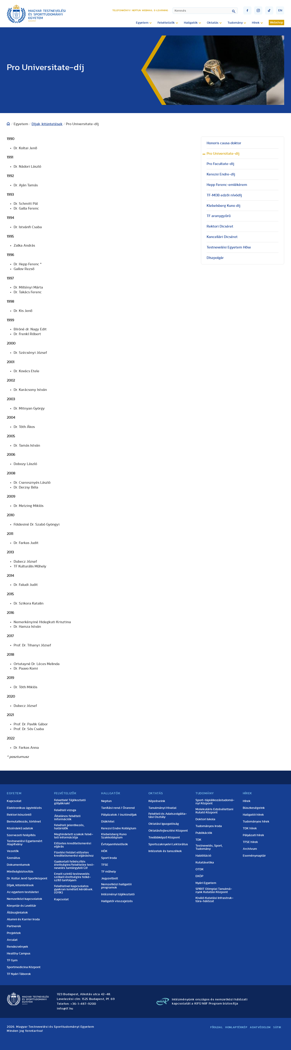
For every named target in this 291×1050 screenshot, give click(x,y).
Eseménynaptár (254, 855)
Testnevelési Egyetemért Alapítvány (24, 843)
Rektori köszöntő (19, 814)
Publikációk (204, 833)
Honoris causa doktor (224, 143)
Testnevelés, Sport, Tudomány (209, 847)
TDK (198, 839)
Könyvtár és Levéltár (21, 905)
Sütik (277, 1027)
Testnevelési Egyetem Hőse (229, 247)
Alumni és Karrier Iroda (23, 919)
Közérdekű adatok (20, 828)
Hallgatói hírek (253, 814)
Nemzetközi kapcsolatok (24, 899)
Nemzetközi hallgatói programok (116, 886)
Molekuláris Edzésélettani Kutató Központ (214, 811)
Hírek (247, 801)
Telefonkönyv (121, 10)
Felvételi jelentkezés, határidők (69, 827)
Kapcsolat (14, 801)
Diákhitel (107, 821)
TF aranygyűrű (219, 216)
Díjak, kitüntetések (47, 124)
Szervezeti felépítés (21, 835)
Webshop (276, 22)
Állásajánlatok (17, 912)
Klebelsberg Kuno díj (223, 205)
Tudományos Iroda (209, 826)
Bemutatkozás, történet (24, 821)
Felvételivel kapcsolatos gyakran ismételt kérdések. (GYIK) (73, 889)
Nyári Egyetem (206, 883)
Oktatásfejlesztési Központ (168, 830)
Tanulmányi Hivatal (162, 808)
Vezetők (13, 851)
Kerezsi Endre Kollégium (118, 828)
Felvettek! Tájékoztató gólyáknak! (70, 802)
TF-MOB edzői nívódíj (224, 195)
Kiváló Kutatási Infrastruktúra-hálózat (214, 899)
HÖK (104, 851)
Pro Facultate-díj (220, 164)
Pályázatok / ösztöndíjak (119, 814)
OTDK (200, 869)
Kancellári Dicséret (222, 237)
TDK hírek (250, 828)
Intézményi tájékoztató (118, 894)
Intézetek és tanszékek (165, 851)
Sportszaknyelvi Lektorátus (168, 844)
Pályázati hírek (253, 835)
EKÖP (199, 876)
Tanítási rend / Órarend (118, 808)
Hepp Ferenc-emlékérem (227, 185)
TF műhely (108, 871)
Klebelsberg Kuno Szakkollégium (114, 836)
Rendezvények (17, 946)
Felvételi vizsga (65, 810)
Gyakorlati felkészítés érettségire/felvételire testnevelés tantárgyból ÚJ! (74, 865)
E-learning (161, 10)
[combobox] (205, 10)
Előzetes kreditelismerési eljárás (72, 845)
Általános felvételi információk (67, 818)
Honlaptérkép (236, 1027)
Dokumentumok (18, 864)
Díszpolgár (215, 258)
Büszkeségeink (254, 808)
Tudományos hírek (256, 821)
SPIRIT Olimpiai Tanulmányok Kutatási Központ (214, 890)
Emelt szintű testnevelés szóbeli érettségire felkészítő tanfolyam (72, 877)
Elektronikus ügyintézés (24, 808)
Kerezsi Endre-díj (221, 174)
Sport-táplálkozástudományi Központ (215, 802)
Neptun (136, 10)
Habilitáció (203, 855)
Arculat (12, 939)
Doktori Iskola (205, 819)
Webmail (147, 10)
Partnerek (14, 926)
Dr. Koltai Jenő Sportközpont (27, 878)
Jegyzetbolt (109, 878)
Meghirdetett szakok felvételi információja (73, 836)
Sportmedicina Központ (23, 967)
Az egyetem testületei (23, 892)
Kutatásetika (205, 862)
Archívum (250, 848)
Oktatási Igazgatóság (163, 823)
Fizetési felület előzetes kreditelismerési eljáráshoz (74, 854)
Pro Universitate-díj (223, 153)
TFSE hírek (250, 842)
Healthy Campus (18, 953)
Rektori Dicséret (220, 226)
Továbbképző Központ (164, 837)
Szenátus (13, 858)
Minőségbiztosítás (20, 871)
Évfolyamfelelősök (114, 844)
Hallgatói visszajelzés (117, 901)
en (280, 10)
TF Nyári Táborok (19, 974)
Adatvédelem (260, 1027)
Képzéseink (156, 801)
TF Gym (12, 960)
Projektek (14, 933)
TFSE (104, 864)
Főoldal (216, 1027)
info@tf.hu (65, 1008)
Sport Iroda (109, 858)
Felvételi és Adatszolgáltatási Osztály (167, 815)
